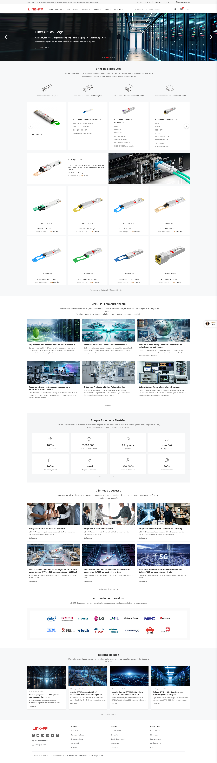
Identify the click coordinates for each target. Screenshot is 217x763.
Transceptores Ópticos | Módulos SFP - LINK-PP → (108, 290)
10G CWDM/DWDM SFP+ (122, 143)
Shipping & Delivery (77, 739)
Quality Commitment (118, 739)
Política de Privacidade (74, 756)
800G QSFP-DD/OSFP (80, 130)
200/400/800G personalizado (82, 133)
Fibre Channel (159, 143)
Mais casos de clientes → (108, 589)
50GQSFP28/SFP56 (120, 139)
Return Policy (75, 743)
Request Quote (155, 731)
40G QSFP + (118, 133)
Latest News (115, 743)
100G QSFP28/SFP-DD (121, 136)
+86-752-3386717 (41, 740)
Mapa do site (98, 756)
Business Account (156, 739)
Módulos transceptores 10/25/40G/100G (123, 121)
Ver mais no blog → (108, 714)
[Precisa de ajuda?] (177, 2)
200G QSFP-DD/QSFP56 (81, 127)
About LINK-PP (116, 731)
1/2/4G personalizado (162, 146)
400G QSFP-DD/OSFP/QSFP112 (83, 123)
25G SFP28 (117, 129)
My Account (154, 735)
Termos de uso (88, 756)
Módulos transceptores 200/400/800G (87, 120)
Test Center (114, 747)
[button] (211, 37)
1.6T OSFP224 (37, 134)
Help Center (75, 731)
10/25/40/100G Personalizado (124, 146)
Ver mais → (108, 405)
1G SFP (157, 127)
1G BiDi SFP (159, 130)
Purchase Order (155, 743)
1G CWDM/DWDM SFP (162, 136)
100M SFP (158, 123)
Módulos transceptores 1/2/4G (167, 120)
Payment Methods (77, 735)
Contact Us (114, 735)
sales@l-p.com (40, 745)
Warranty (74, 747)
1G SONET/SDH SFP (161, 140)
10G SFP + (117, 126)
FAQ (151, 747)
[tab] (47, 90)
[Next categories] (186, 126)
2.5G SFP (158, 133)
